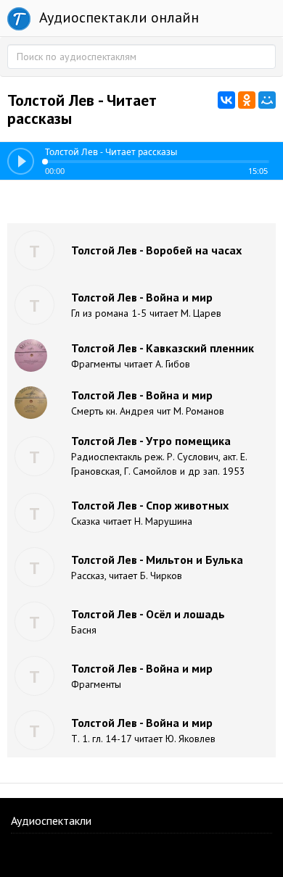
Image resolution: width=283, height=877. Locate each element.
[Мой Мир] (267, 100)
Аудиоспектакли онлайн (117, 17)
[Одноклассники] (246, 100)
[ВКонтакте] (226, 100)
